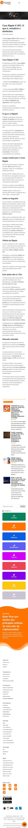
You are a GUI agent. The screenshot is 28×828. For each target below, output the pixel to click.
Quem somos (6, 662)
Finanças (11, 34)
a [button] (19, 3)
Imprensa (5, 664)
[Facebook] (4, 786)
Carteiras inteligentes (8, 698)
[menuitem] (14, 517)
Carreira (5, 666)
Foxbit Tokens (6, 711)
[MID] (11, 808)
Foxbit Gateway (6, 714)
